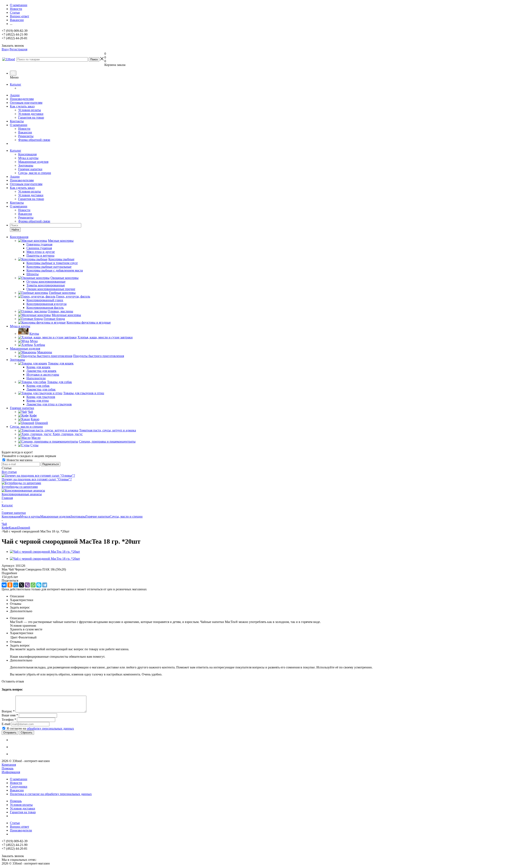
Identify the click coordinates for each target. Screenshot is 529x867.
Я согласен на (40, 728)
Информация (11, 772)
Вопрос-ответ (19, 826)
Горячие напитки (30, 169)
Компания (9, 764)
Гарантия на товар (31, 117)
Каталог (15, 84)
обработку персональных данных (50, 728)
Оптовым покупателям (26, 102)
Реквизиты (25, 136)
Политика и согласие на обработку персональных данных (51, 794)
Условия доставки (30, 114)
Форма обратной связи (34, 140)
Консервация (27, 154)
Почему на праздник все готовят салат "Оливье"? (37, 479)
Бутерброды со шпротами (20, 486)
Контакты (17, 121)
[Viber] (27, 584)
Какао (13, 527)
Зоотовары (25, 165)
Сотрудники (18, 786)
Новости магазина (19, 460)
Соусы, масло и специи (34, 173)
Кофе (5, 527)
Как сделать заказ (22, 106)
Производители (21, 830)
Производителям (22, 99)
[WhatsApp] (33, 584)
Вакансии (25, 132)
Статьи (15, 823)
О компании (18, 125)
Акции (15, 95)
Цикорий (23, 527)
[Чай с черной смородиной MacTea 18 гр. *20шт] (45, 551)
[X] (21, 584)
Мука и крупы (28, 158)
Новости (24, 128)
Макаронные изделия (33, 161)
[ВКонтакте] (4, 584)
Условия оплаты (29, 110)
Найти (15, 229)
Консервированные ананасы (22, 494)
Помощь (7, 768)
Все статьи (9, 472)
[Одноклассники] (9, 584)
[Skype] (38, 584)
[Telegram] (44, 584)
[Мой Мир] (15, 584)
